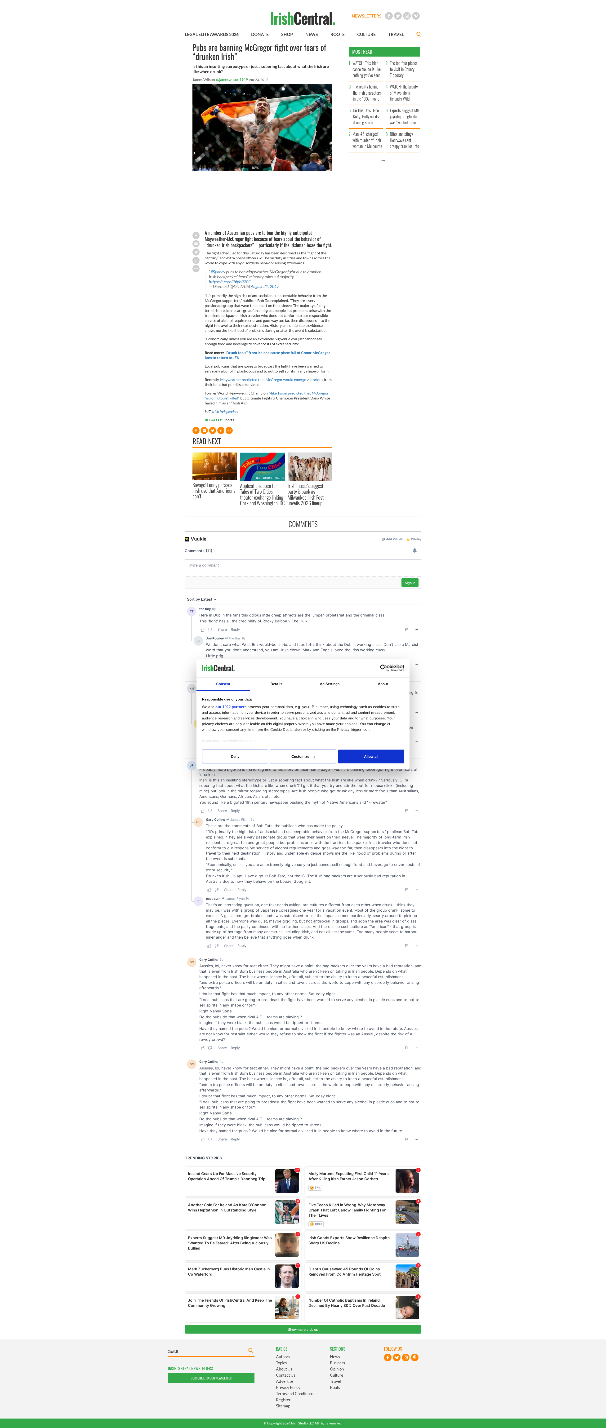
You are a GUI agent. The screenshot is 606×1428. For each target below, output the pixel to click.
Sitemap (283, 1405)
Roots (335, 1387)
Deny (235, 756)
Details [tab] (276, 684)
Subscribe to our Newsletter (211, 1377)
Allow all (371, 756)
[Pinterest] (416, 16)
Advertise (284, 1381)
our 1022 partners (231, 707)
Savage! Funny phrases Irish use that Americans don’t (213, 490)
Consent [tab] (223, 684)
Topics (281, 1362)
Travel (335, 1381)
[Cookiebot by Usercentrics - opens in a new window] (383, 668)
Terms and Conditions (294, 1393)
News (335, 1356)
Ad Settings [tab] (329, 684)
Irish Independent (225, 411)
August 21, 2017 (265, 286)
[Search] (418, 35)
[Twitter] (398, 16)
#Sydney (217, 271)
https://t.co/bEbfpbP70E (230, 281)
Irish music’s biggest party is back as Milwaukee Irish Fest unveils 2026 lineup (306, 494)
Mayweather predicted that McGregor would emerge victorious (271, 379)
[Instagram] (407, 16)
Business (337, 1362)
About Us (284, 1368)
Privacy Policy (288, 1387)
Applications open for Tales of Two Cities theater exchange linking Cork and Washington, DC (262, 494)
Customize (300, 756)
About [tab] (383, 684)
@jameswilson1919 (232, 79)
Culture (336, 1375)
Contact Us (285, 1375)
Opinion (337, 1368)
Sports (228, 419)
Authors (283, 1356)
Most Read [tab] (362, 51)
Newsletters (367, 15)
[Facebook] (389, 16)
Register (283, 1399)
